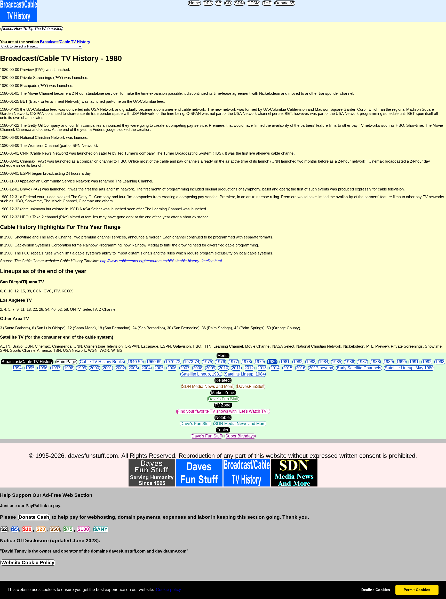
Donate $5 (284, 3)
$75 (68, 529)
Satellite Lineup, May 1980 (409, 368)
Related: (223, 380)
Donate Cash (34, 517)
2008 (197, 368)
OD (228, 3)
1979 (259, 362)
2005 (159, 368)
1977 (233, 362)
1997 (55, 368)
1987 (362, 362)
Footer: (223, 430)
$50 (54, 529)
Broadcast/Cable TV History (65, 42)
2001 (107, 368)
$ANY (101, 529)
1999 (81, 368)
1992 (427, 362)
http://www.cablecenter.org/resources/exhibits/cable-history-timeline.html (161, 261)
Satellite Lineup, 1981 (201, 374)
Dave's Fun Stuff (223, 399)
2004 (146, 368)
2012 (249, 368)
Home (194, 3)
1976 (220, 362)
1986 (349, 362)
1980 (272, 362)
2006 (172, 368)
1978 (246, 362)
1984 (323, 362)
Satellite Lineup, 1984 (245, 374)
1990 (401, 362)
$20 (41, 529)
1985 (336, 362)
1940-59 (135, 362)
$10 (27, 529)
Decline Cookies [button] (375, 590)
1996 (42, 368)
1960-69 (154, 362)
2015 (287, 368)
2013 (262, 368)
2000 (94, 368)
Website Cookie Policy (27, 562)
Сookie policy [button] (168, 589)
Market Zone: (223, 392)
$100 (83, 529)
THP (267, 3)
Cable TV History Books (102, 362)
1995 (30, 368)
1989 (388, 362)
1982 (297, 362)
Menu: (223, 355)
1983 (310, 362)
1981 (285, 362)
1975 (207, 362)
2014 (275, 368)
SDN (239, 3)
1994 (17, 368)
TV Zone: (223, 405)
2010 (223, 368)
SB (218, 3)
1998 (68, 368)
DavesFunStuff (250, 386)
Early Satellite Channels (359, 368)
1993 (439, 362)
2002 (120, 368)
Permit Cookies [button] (417, 590)
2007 (184, 368)
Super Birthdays (240, 436)
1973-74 (191, 362)
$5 (15, 529)
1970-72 (172, 362)
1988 (375, 362)
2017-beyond (321, 368)
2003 (133, 368)
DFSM (253, 3)
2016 (300, 368)
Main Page (66, 362)
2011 (236, 368)
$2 (4, 529)
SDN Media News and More (207, 386)
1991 (414, 362)
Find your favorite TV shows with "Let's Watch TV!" (223, 411)
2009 (210, 368)
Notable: (223, 417)
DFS (208, 3)
